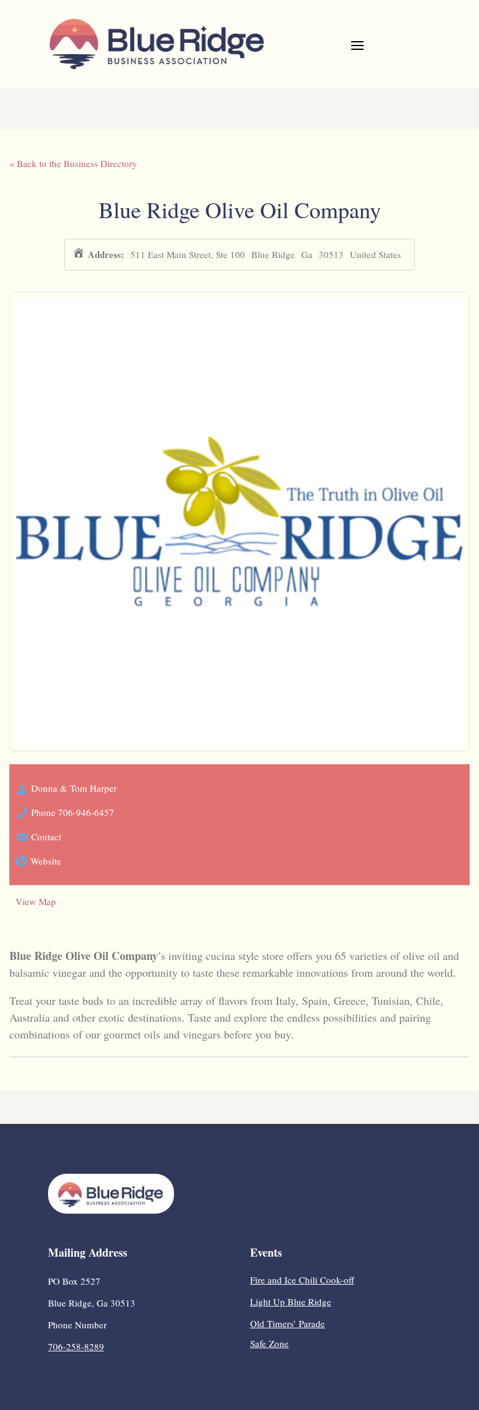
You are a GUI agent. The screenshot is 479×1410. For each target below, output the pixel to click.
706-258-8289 (76, 1346)
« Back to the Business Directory (73, 163)
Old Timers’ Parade (287, 1323)
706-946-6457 (86, 812)
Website (46, 861)
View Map (36, 901)
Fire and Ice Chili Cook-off (302, 1279)
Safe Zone (269, 1343)
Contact (46, 836)
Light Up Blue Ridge (290, 1301)
